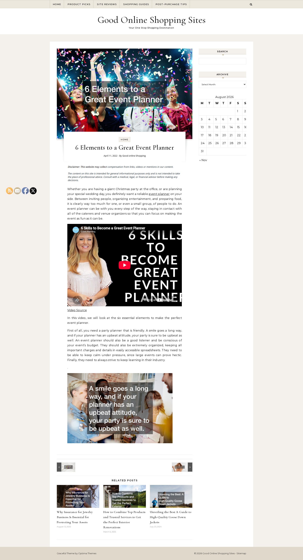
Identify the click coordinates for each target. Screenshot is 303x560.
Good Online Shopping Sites (151, 19)
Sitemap (241, 553)
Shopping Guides (136, 4)
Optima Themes (87, 553)
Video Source (77, 310)
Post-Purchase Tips (171, 4)
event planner (159, 194)
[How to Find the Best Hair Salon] (184, 467)
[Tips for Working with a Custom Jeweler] (65, 467)
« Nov (203, 160)
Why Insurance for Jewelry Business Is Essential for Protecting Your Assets (75, 517)
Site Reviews (107, 4)
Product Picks (79, 4)
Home (57, 4)
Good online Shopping (134, 155)
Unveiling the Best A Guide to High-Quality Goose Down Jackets (170, 517)
